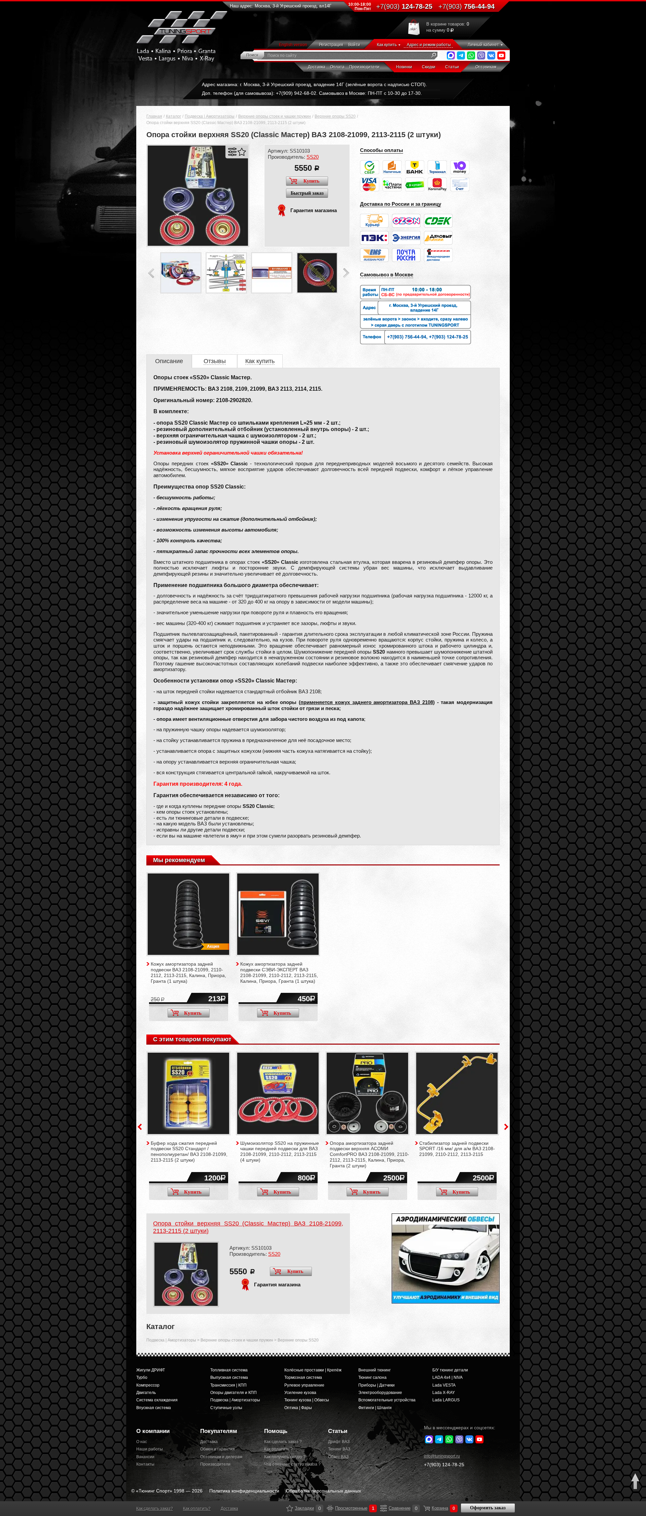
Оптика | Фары (298, 1407)
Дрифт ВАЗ (339, 1441)
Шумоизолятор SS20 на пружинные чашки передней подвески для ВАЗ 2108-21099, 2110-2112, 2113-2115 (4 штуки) (279, 1151)
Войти (354, 44)
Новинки (404, 67)
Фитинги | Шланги (375, 1407)
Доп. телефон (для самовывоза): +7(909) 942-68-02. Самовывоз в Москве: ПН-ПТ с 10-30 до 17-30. (312, 93)
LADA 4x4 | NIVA (447, 1377)
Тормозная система (303, 1377)
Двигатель (146, 1392)
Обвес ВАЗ (338, 1456)
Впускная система (153, 1407)
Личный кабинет (483, 44)
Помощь (275, 1431)
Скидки (428, 67)
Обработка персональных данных (323, 1490)
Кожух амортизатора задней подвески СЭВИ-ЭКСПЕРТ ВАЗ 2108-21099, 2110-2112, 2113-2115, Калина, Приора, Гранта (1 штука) (279, 972)
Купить (311, 181)
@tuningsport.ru (442, 1456)
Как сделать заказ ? (283, 1441)
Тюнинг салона (372, 1377)
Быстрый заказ (307, 193)
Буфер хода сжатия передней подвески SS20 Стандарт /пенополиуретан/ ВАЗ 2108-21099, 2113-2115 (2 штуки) (189, 1151)
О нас (141, 1441)
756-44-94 (466, 6)
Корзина (426, 1508)
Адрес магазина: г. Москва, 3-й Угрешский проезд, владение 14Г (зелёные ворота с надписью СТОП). (314, 84)
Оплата (337, 67)
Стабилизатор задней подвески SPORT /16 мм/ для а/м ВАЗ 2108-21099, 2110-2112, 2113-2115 (457, 1148)
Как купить (387, 44)
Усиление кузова (300, 1392)
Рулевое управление (304, 1385)
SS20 (313, 157)
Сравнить (232, 152)
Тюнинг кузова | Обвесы (306, 1400)
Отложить (242, 152)
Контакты (145, 1464)
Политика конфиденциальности (244, 1490)
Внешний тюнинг (374, 1370)
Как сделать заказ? (154, 1508)
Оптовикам (485, 67)
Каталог (173, 116)
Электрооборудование (380, 1392)
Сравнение (383, 1508)
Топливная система (229, 1370)
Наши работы (149, 1449)
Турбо (141, 1377)
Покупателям (218, 1431)
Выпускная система (229, 1377)
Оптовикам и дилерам (221, 1456)
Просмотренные (330, 1508)
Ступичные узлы (226, 1407)
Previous (151, 273)
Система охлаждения (157, 1400)
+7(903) (444, 1464)
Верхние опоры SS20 (335, 116)
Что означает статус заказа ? (291, 1464)
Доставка (316, 67)
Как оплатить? (197, 1508)
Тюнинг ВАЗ (339, 1449)
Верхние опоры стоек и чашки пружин (274, 116)
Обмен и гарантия (217, 1449)
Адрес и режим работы (429, 44)
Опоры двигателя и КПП (233, 1392)
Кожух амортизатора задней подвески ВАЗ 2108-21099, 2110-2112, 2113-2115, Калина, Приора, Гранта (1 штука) (188, 972)
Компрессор (147, 1385)
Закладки (289, 1508)
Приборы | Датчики (376, 1385)
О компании (153, 1431)
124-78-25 (404, 6)
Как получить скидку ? (285, 1456)
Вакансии (145, 1456)
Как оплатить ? (278, 1449)
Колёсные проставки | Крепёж (313, 1370)
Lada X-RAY (443, 1392)
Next (346, 273)
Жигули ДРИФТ (150, 1370)
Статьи (452, 67)
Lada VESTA (444, 1385)
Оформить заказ (488, 1507)
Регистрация (331, 44)
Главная (154, 116)
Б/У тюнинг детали (450, 1370)
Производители (364, 67)
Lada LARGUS (446, 1400)
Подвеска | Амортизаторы (210, 116)
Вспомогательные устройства (387, 1400)
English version (293, 44)
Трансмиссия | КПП (228, 1385)
